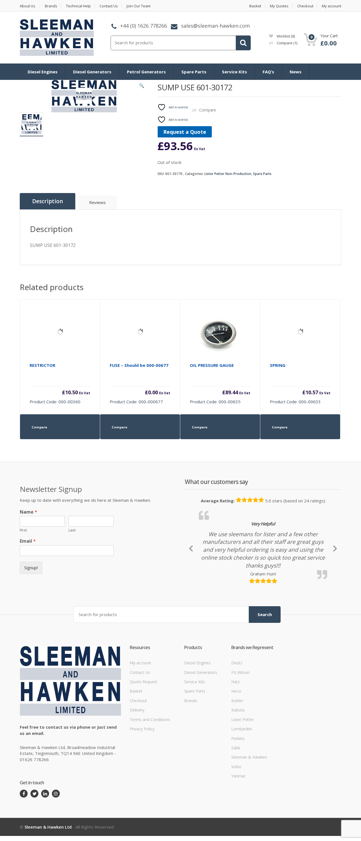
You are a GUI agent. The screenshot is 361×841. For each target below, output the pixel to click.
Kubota (238, 710)
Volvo (236, 766)
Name (28, 512)
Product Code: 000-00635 (220, 383)
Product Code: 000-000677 (140, 383)
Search (264, 614)
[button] (142, 87)
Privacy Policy (142, 729)
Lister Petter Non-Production (227, 173)
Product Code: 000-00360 (60, 383)
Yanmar (238, 776)
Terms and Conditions (150, 719)
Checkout (305, 6)
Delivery (137, 710)
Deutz (236, 662)
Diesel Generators (92, 72)
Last (72, 530)
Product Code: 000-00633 (300, 383)
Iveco (236, 691)
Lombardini (241, 729)
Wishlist (285, 36)
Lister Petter (242, 719)
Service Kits (234, 72)
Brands (51, 6)
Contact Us (109, 6)
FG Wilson (240, 672)
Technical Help (78, 6)
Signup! (31, 567)
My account (331, 6)
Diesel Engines (43, 72)
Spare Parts (193, 72)
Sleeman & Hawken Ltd (48, 827)
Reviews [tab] (97, 202)
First (23, 530)
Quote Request (143, 681)
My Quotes (279, 6)
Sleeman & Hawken (249, 757)
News (295, 72)
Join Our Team (139, 6)
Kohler (237, 700)
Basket (255, 6)
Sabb (235, 747)
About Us (27, 6)
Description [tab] (47, 201)
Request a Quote (184, 131)
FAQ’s (268, 72)
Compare (286, 42)
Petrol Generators (146, 72)
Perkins (238, 738)
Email (28, 541)
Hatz (235, 681)
